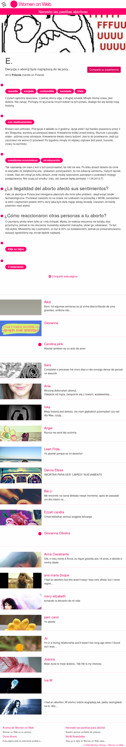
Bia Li (48, 491)
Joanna (49, 659)
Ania (47, 385)
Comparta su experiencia (104, 69)
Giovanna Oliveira (57, 533)
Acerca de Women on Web (18, 727)
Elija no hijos (16, 249)
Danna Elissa (53, 470)
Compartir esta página (64, 276)
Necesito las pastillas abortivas (63, 11)
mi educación (51, 160)
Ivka (47, 406)
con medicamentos (20, 122)
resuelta (13, 91)
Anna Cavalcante (56, 554)
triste (80, 91)
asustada (65, 91)
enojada (29, 91)
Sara (47, 364)
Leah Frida (52, 448)
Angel (48, 427)
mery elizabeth (55, 596)
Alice (47, 301)
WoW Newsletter (75, 736)
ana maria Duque (56, 575)
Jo (46, 638)
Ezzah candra (54, 512)
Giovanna (51, 322)
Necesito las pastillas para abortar (85, 727)
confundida (47, 91)
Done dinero (10, 736)
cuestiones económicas (23, 160)
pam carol (51, 617)
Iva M (48, 680)
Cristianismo (16, 267)
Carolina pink (53, 343)
